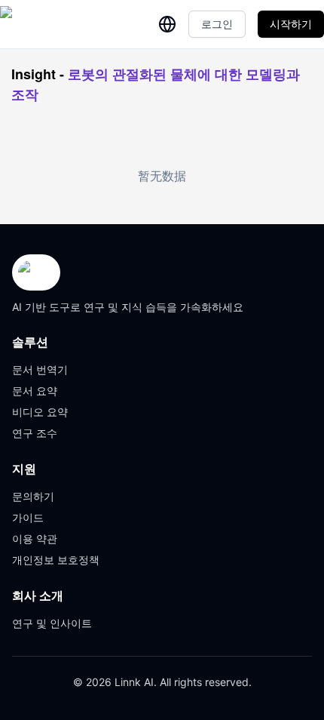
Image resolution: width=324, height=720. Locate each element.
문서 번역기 (40, 369)
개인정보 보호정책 (55, 559)
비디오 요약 (40, 411)
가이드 (28, 517)
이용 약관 (34, 538)
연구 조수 (34, 432)
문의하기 (33, 496)
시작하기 (291, 23)
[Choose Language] (167, 24)
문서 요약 (34, 390)
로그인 (217, 23)
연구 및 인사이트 (52, 623)
